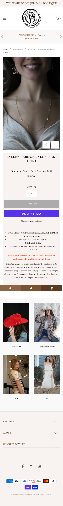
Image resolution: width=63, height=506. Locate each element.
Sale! (47, 398)
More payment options (31, 221)
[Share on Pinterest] (51, 288)
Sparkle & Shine (47, 346)
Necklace (18, 49)
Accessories (15, 346)
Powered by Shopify (44, 494)
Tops (16, 398)
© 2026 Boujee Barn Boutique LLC (23, 494)
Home (5, 49)
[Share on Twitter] (31, 288)
